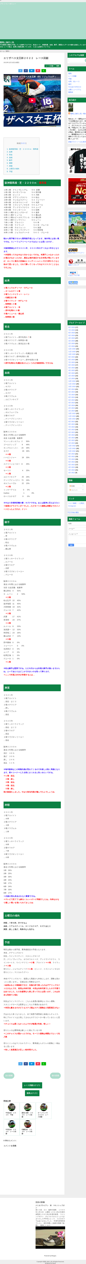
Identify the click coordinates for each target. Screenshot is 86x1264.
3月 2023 (71, 438)
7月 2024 (71, 395)
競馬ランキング (73, 265)
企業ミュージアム (74, 89)
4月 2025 (71, 370)
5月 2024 (71, 400)
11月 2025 (72, 351)
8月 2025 (71, 359)
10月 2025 (72, 354)
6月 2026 (71, 333)
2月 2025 (71, 376)
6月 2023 (71, 429)
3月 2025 (71, 373)
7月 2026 (71, 330)
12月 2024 (72, 381)
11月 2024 (72, 384)
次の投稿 (9, 1076)
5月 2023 (71, 432)
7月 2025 (71, 362)
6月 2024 (71, 397)
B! (32, 71)
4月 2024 (71, 403)
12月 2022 (72, 446)
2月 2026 (71, 343)
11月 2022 (72, 448)
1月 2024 (71, 411)
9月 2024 (71, 389)
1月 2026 (71, 346)
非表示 (23, 143)
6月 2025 (71, 365)
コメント (74, 490)
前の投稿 (55, 1076)
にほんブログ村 (74, 275)
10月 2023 (72, 419)
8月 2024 (71, 392)
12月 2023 (72, 413)
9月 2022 (71, 454)
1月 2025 (71, 378)
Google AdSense (74, 87)
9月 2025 (71, 357)
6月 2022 (71, 462)
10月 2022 (72, 451)
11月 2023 (72, 416)
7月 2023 (71, 427)
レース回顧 (49, 66)
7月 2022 (71, 459)
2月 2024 (71, 408)
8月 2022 (71, 456)
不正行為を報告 (73, 512)
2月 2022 (71, 472)
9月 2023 (71, 421)
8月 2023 (71, 424)
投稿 (73, 486)
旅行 (70, 84)
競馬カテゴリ (32, 1093)
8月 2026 (71, 327)
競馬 (57, 66)
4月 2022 (71, 467)
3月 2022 (71, 470)
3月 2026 (71, 341)
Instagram (72, 506)
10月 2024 (72, 386)
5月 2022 (71, 464)
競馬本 (70, 92)
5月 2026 (71, 335)
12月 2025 (72, 349)
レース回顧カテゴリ (32, 1085)
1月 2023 (71, 443)
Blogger (53, 1255)
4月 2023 (71, 435)
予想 (70, 79)
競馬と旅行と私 (7, 42)
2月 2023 (71, 440)
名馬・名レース (74, 81)
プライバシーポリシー (8, 4)
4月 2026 (71, 338)
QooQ (54, 1263)
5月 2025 (71, 368)
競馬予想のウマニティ (76, 253)
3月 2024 (71, 405)
